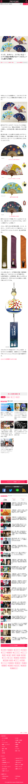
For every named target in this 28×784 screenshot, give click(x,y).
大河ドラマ (17, 650)
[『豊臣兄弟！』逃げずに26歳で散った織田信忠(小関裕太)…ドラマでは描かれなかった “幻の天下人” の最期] (6, 576)
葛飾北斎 (24, 665)
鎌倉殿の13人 (14, 668)
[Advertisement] (14, 21)
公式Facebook (4, 490)
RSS (24, 490)
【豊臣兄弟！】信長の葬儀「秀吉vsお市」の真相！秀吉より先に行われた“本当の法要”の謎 (19, 546)
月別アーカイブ (18, 766)
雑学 (4, 655)
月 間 (23, 499)
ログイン (21, 3)
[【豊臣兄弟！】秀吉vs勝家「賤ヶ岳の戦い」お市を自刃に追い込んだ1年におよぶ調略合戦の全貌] (6, 505)
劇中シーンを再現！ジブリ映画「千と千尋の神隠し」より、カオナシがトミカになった (7, 415)
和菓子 (16, 746)
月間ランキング (5, 771)
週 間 (14, 499)
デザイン (17, 660)
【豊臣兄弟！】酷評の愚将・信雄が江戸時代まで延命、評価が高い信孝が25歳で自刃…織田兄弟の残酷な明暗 (18, 561)
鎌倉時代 (5, 665)
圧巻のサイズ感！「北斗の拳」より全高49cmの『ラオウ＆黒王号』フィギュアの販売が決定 (20, 432)
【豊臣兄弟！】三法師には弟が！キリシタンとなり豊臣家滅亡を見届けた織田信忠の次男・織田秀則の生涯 (18, 518)
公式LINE (17, 490)
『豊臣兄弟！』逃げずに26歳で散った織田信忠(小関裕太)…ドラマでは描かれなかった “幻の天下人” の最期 (19, 575)
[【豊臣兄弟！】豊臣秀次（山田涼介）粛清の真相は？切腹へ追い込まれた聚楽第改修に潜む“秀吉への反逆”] (6, 583)
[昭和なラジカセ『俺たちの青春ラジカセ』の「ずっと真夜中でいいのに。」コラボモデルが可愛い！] (6, 555)
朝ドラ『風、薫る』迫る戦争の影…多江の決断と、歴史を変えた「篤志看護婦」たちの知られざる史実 (19, 610)
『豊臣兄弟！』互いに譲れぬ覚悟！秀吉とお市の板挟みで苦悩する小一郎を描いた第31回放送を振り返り (18, 603)
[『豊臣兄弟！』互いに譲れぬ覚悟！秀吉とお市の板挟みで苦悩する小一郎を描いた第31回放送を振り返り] (6, 605)
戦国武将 (10, 652)
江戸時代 (4, 650)
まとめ (16, 738)
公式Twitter (10, 490)
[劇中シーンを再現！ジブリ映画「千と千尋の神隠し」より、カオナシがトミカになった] (7, 407)
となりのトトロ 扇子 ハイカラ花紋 (14, 178)
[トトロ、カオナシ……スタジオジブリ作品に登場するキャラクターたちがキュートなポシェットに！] (7, 443)
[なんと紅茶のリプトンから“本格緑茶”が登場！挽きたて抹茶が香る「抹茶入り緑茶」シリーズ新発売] (6, 626)
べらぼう (11, 657)
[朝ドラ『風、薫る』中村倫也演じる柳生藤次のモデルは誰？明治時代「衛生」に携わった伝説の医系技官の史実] (6, 534)
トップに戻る (24, 732)
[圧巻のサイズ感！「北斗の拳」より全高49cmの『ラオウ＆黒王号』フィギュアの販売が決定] (20, 425)
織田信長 (17, 657)
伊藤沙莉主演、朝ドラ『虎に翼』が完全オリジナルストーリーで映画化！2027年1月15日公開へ (19, 539)
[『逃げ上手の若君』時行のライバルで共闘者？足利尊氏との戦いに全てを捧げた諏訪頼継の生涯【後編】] (6, 619)
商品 (12, 62)
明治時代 (23, 657)
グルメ (3, 746)
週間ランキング (18, 768)
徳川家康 (6, 660)
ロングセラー (17, 652)
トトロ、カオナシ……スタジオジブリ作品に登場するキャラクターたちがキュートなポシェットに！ (7, 450)
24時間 (5, 499)
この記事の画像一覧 (14, 394)
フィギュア (5, 663)
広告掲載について (6, 762)
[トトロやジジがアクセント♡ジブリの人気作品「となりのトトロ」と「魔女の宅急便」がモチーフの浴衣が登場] (20, 407)
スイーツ (24, 652)
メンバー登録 (25, 3)
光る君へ (18, 665)
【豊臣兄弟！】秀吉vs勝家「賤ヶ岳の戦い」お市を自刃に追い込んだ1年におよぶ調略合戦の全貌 (19, 504)
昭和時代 (11, 665)
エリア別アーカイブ (6, 766)
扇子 (18, 397)
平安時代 (24, 650)
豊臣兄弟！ (18, 663)
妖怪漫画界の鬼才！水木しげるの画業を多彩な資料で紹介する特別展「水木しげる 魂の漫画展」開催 (18, 568)
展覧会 (25, 663)
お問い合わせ (18, 762)
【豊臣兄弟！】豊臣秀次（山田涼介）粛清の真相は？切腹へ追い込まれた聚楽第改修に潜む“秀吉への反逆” (19, 582)
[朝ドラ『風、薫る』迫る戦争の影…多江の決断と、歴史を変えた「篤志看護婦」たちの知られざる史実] (6, 612)
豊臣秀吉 (12, 663)
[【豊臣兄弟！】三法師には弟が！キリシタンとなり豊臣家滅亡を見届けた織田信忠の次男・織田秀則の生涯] (6, 519)
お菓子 (9, 655)
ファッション (5, 742)
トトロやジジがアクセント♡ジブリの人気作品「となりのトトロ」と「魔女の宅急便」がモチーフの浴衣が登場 (20, 415)
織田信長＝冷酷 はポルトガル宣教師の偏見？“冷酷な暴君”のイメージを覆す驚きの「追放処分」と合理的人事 (19, 631)
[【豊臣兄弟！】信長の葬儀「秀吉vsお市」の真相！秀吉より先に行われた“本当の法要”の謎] (6, 548)
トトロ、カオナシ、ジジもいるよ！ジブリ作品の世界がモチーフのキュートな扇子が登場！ (14, 57)
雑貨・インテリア (4, 62)
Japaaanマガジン (19, 758)
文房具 (23, 660)
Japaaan (14, 1)
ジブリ (13, 397)
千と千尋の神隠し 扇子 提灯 (14, 216)
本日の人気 (4, 768)
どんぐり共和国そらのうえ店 (9, 359)
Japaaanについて (19, 760)
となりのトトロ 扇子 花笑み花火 (14, 159)
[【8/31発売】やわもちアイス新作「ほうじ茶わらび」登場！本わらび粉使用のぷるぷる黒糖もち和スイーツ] (6, 597)
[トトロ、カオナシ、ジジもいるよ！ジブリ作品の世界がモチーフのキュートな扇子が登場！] (14, 44)
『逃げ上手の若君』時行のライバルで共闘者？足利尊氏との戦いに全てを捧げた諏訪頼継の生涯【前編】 (18, 525)
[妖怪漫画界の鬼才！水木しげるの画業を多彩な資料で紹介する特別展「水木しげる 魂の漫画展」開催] (6, 569)
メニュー (1, 1)
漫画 (19, 655)
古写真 (3, 753)
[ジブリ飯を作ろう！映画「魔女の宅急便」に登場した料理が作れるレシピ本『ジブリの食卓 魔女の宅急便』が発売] (7, 425)
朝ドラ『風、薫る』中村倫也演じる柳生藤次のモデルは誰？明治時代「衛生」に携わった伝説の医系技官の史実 (18, 533)
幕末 (14, 655)
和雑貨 (9, 62)
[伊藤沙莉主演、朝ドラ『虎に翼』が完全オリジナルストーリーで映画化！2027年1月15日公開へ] (6, 541)
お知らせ (4, 760)
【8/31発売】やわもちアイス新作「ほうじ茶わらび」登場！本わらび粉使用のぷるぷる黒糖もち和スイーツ (19, 596)
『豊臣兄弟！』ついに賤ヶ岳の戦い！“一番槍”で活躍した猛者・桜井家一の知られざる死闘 (19, 638)
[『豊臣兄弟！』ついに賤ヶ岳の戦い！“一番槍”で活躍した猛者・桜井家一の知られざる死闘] (6, 640)
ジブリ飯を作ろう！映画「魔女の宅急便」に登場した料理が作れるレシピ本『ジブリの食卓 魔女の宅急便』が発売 (7, 433)
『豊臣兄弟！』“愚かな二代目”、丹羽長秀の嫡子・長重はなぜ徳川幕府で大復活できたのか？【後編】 (19, 511)
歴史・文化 (17, 750)
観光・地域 (4, 748)
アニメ (4, 652)
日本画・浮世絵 (18, 740)
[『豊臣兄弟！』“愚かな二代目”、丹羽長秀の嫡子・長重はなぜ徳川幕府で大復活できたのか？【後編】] (6, 512)
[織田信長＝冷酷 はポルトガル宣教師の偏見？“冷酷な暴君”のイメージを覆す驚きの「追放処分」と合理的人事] (6, 633)
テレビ (5, 657)
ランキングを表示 (14, 645)
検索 (27, 1)
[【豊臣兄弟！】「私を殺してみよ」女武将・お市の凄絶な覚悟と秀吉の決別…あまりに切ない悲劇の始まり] (6, 590)
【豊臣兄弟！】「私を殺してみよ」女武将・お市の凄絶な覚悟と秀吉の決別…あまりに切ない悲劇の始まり (19, 589)
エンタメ (17, 748)
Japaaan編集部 (20, 62)
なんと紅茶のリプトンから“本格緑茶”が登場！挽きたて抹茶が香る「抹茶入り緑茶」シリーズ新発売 (19, 624)
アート (3, 740)
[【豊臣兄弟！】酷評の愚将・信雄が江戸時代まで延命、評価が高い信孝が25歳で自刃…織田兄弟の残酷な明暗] (6, 562)
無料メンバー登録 (19, 764)
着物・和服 (17, 742)
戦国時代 (11, 650)
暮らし (3, 750)
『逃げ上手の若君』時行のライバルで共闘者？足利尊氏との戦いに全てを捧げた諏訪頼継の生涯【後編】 (18, 617)
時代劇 (24, 655)
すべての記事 (5, 738)
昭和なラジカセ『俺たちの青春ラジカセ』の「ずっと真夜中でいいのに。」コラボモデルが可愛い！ (18, 553)
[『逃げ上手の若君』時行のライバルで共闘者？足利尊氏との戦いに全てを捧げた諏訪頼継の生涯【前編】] (6, 527)
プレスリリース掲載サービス (13, 481)
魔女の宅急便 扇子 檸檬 (14, 197)
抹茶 (12, 660)
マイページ (4, 764)
